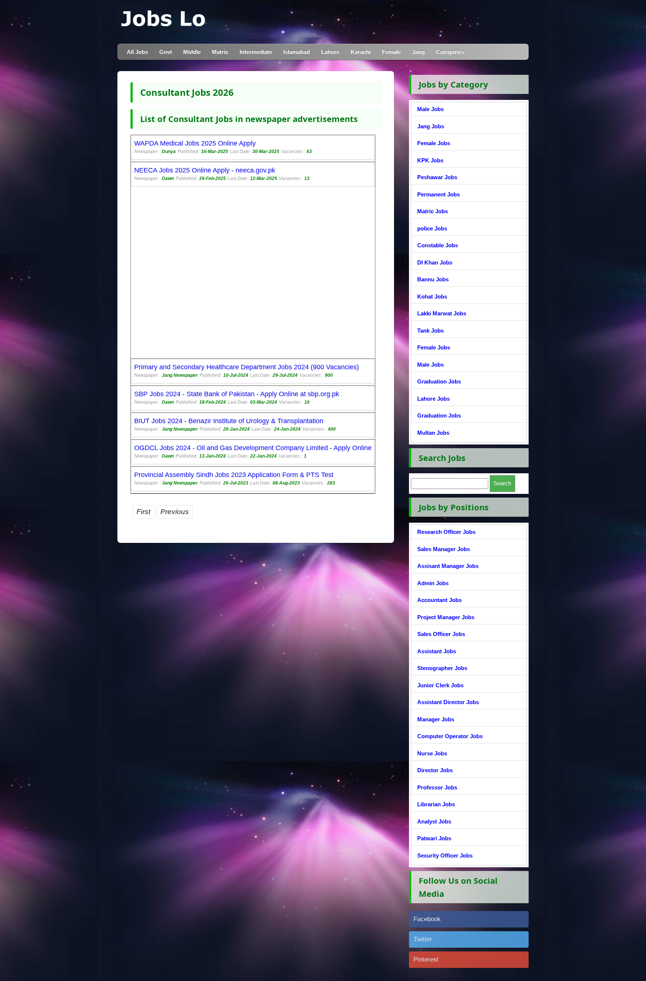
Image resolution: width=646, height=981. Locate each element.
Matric (220, 52)
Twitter (422, 939)
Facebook (427, 919)
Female (391, 52)
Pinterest (426, 959)
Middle (192, 52)
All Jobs (137, 52)
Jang (418, 52)
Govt (165, 52)
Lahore (330, 52)
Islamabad (296, 52)
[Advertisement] (253, 273)
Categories (450, 52)
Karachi (361, 52)
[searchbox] (449, 483)
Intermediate (256, 52)
